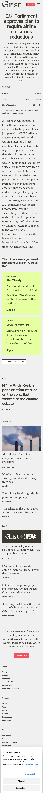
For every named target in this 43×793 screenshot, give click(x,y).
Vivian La (5, 516)
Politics (19, 410)
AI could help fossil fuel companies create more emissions (16, 458)
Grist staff (6, 87)
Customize (20, 788)
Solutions (6, 678)
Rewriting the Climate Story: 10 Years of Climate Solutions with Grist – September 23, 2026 (21, 608)
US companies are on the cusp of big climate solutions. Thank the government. (21, 570)
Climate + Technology (33, 99)
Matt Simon (6, 501)
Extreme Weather (9, 685)
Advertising (6, 745)
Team (4, 707)
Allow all (21, 781)
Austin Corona (8, 597)
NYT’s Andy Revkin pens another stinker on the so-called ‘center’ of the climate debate (20, 394)
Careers (5, 714)
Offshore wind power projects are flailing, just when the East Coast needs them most (20, 589)
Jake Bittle (6, 486)
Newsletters (6, 735)
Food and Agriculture (10, 688)
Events (4, 739)
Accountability (8, 682)
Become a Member (9, 742)
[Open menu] (39, 4)
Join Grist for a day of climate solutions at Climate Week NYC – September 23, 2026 (21, 550)
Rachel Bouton (8, 559)
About (4, 704)
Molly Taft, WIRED (9, 467)
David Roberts (7, 410)
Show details (30, 774)
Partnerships (7, 717)
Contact (5, 710)
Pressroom (6, 720)
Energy (5, 672)
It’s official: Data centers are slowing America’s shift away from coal (19, 478)
